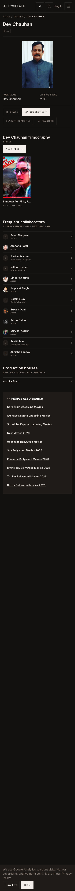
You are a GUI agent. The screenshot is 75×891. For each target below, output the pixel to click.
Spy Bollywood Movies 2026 (24, 450)
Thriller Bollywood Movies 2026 (27, 476)
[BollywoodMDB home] (14, 6)
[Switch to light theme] (40, 6)
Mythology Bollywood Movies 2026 (28, 467)
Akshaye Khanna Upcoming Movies (29, 415)
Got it (27, 885)
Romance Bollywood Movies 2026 (28, 459)
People (18, 16)
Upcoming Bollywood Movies (25, 441)
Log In (58, 6)
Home (6, 16)
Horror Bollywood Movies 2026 (26, 485)
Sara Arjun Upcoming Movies (25, 406)
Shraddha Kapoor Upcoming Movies (29, 424)
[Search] (49, 6)
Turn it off (11, 885)
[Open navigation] (68, 6)
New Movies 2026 (18, 432)
